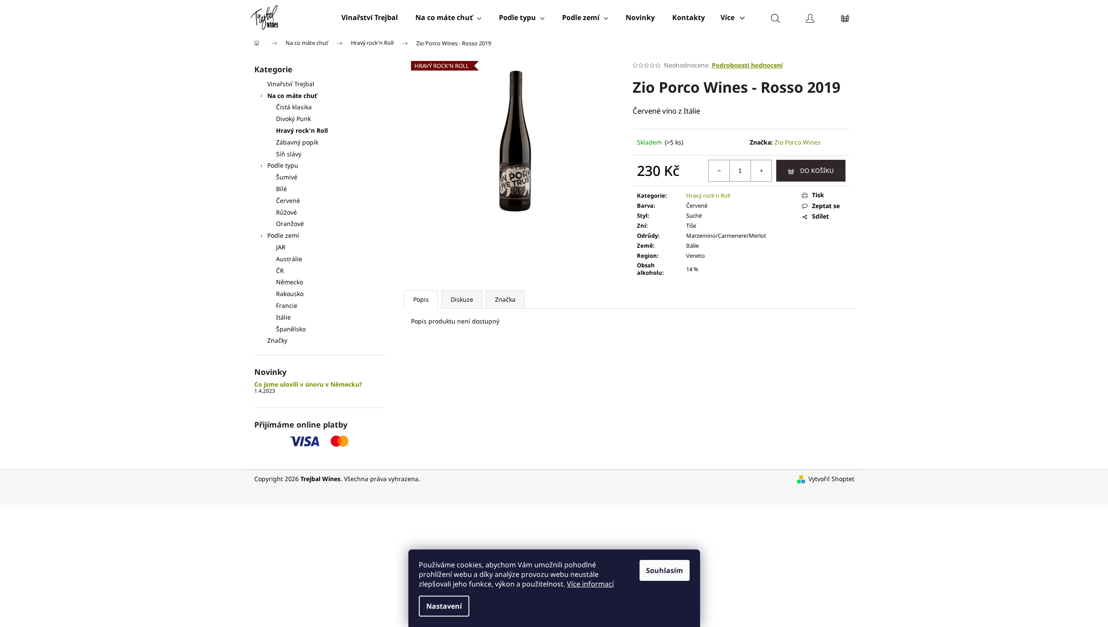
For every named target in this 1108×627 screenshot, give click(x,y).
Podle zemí (283, 235)
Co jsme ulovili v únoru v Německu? (308, 384)
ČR (280, 270)
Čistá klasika (294, 107)
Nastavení (444, 606)
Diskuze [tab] (462, 299)
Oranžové (290, 223)
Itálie (283, 317)
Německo (289, 282)
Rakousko (289, 294)
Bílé (281, 189)
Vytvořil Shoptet (831, 479)
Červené (288, 200)
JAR (281, 247)
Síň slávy (288, 154)
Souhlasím (664, 570)
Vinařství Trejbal (290, 84)
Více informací (590, 584)
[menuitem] (370, 17)
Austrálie (289, 259)
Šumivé (286, 177)
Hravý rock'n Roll (302, 130)
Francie (286, 305)
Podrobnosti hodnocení (747, 65)
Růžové (286, 212)
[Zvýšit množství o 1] (761, 170)
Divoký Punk (293, 119)
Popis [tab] (421, 299)
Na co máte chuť (292, 95)
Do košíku (817, 170)
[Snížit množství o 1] (719, 170)
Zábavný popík (297, 142)
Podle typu (282, 165)
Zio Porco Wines (798, 142)
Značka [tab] (505, 299)
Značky (277, 340)
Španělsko (291, 329)
